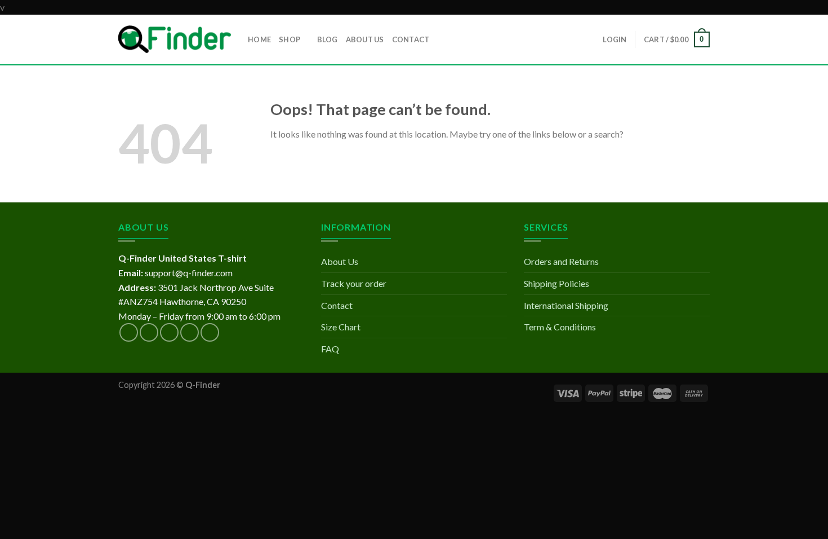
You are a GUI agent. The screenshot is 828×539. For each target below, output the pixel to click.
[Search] (441, 39)
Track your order (353, 283)
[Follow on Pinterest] (210, 332)
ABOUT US (365, 39)
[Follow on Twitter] (169, 332)
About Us (339, 261)
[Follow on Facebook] (128, 332)
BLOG (327, 39)
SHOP (289, 39)
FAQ (330, 348)
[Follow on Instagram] (149, 332)
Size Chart (340, 326)
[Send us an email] (189, 332)
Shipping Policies (556, 283)
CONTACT (411, 39)
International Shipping (566, 305)
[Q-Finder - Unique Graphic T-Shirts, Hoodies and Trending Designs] (174, 39)
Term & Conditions (560, 326)
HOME (259, 39)
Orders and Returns (561, 261)
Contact (337, 305)
